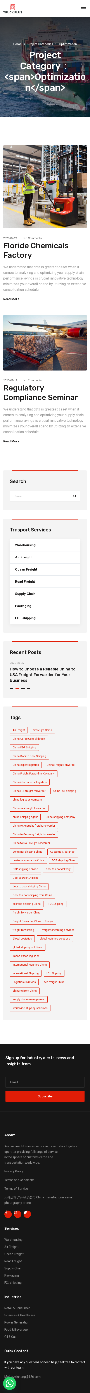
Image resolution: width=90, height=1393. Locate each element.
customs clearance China (28, 860)
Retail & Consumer (17, 1308)
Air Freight (23, 557)
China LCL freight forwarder (29, 790)
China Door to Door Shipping (29, 756)
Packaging (23, 606)
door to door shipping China (29, 886)
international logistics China (30, 964)
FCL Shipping (56, 903)
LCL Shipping (54, 973)
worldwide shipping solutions (30, 1008)
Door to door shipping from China (32, 895)
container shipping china (27, 851)
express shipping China (27, 903)
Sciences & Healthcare (19, 1315)
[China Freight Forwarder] (12, 8)
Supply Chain (25, 594)
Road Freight (25, 582)
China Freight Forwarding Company (34, 773)
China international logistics (30, 782)
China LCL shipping (64, 790)
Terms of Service (16, 1188)
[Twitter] (27, 1214)
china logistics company (27, 799)
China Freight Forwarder (61, 764)
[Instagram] (17, 1214)
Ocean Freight (26, 569)
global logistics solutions (55, 938)
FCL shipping (25, 618)
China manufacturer (50, 1197)
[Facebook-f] (8, 1214)
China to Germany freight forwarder (34, 834)
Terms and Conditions (19, 1180)
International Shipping (26, 973)
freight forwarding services (58, 929)
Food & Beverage (16, 1329)
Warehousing (25, 545)
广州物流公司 (26, 1197)
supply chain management (29, 999)
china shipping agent (25, 817)
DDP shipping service (25, 869)
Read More (11, 299)
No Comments (33, 238)
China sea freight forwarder (29, 808)
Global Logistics (22, 938)
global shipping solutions (28, 947)
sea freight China (54, 982)
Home (17, 44)
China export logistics (26, 764)
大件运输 (10, 1197)
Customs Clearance (62, 851)
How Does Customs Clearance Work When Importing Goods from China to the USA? (44, 675)
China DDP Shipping (24, 747)
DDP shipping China (63, 860)
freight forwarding (23, 929)
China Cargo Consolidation (29, 738)
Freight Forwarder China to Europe (33, 921)
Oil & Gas (10, 1336)
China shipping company (60, 817)
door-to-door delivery (58, 869)
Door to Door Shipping (25, 877)
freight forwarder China (26, 912)
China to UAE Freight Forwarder (31, 843)
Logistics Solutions (24, 982)
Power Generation (16, 1322)
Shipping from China (25, 990)
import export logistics (26, 956)
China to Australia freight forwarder (34, 825)
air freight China (42, 730)
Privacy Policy (13, 1171)
